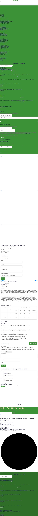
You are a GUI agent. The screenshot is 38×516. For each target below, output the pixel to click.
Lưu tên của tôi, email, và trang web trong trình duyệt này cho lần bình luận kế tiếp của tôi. (18, 349)
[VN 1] (19, 233)
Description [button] (4, 284)
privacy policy (27, 133)
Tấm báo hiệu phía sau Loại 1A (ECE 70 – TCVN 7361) (25, 79)
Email (2, 362)
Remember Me (3, 121)
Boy (5, 479)
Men (4, 68)
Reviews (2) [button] (4, 286)
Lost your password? (34, 121)
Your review (3, 353)
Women (1, 68)
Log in (1, 139)
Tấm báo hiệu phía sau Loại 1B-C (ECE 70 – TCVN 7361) (20, 74)
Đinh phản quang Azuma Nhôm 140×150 (26, 100)
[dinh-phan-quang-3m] (19, 207)
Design (1, 479)
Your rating (3, 351)
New (5, 68)
